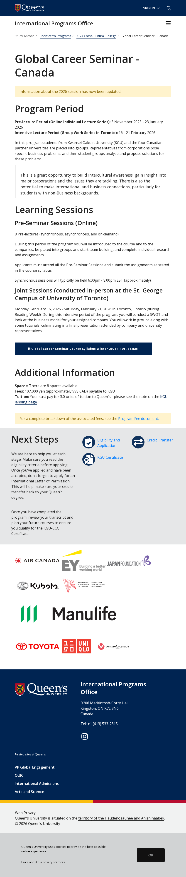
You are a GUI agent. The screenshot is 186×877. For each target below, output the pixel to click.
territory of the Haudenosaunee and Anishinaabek (121, 818)
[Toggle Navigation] (168, 23)
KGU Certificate (110, 457)
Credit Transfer (160, 440)
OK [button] (150, 855)
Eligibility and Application (108, 443)
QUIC (19, 775)
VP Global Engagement (35, 767)
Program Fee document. (138, 418)
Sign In (149, 8)
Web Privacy (25, 812)
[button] (167, 8)
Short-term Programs (55, 36)
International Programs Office (54, 23)
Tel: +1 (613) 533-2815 (99, 723)
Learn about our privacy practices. (43, 862)
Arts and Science (29, 791)
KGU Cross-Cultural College (96, 36)
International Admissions (37, 783)
